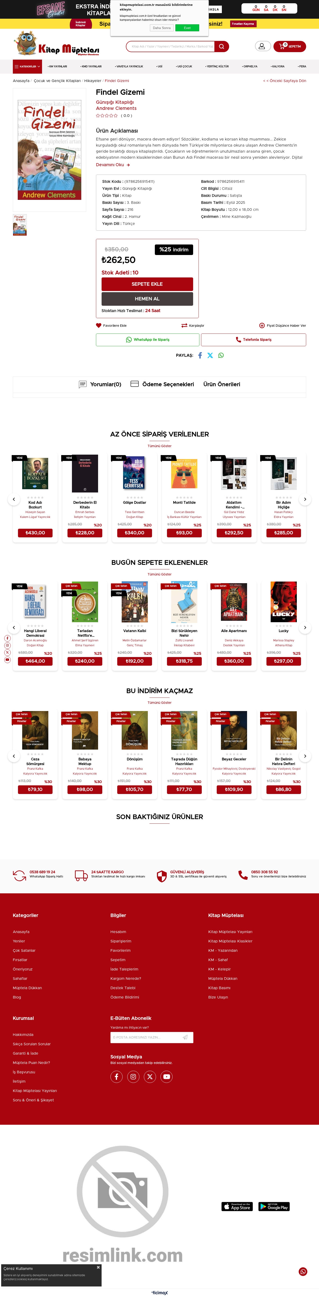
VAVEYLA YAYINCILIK (130, 66)
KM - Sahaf (218, 960)
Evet (187, 28)
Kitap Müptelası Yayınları (230, 932)
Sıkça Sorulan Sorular (32, 1044)
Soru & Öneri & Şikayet (33, 1100)
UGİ (160, 66)
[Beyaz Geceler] (234, 730)
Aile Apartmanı (234, 631)
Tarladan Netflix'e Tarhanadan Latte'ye (84, 634)
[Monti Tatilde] (184, 473)
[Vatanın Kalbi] (134, 602)
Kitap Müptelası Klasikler (230, 941)
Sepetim (117, 960)
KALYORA (278, 66)
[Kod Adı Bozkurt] (35, 473)
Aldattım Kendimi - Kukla (234, 505)
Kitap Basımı (219, 988)
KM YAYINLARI (58, 66)
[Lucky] (284, 602)
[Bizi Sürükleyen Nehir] (184, 602)
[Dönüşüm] (134, 730)
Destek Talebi (122, 988)
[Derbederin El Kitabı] (85, 473)
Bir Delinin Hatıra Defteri (283, 762)
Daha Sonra (162, 28)
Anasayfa (21, 932)
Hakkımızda (23, 1035)
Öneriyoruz (22, 969)
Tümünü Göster (160, 446)
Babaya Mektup (85, 762)
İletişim (19, 1081)
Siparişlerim (120, 941)
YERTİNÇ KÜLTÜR (218, 66)
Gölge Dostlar (134, 502)
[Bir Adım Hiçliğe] (284, 473)
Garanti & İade (25, 1053)
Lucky (284, 631)
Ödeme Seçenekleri (168, 384)
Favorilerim (120, 950)
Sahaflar (20, 979)
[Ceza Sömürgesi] (35, 730)
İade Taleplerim (124, 969)
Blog (17, 997)
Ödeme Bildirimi (124, 997)
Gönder (185, 1037)
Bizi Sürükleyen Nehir (184, 633)
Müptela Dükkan (27, 988)
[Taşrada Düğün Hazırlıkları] (184, 730)
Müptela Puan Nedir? (31, 1063)
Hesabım (118, 932)
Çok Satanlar (24, 950)
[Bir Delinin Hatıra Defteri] (284, 730)
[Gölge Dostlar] (134, 473)
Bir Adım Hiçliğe (283, 505)
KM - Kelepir (219, 969)
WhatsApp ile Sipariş (151, 339)
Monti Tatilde (184, 502)
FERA (302, 66)
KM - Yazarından (222, 950)
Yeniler (19, 941)
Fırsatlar (20, 960)
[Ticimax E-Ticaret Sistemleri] (159, 1293)
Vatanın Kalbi (134, 631)
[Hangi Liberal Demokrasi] (35, 602)
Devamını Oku (110, 165)
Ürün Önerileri (221, 384)
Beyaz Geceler (234, 759)
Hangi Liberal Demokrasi (35, 633)
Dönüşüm (135, 759)
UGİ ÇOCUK (184, 66)
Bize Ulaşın (218, 997)
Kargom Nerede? (125, 979)
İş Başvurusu (24, 1072)
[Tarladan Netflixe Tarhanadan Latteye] (85, 602)
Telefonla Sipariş (257, 339)
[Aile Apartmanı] (234, 602)
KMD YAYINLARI (92, 66)
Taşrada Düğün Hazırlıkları (184, 762)
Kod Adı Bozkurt (35, 505)
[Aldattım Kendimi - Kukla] (234, 473)
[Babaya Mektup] (85, 730)
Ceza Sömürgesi (35, 762)
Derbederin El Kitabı (85, 505)
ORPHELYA (250, 66)
